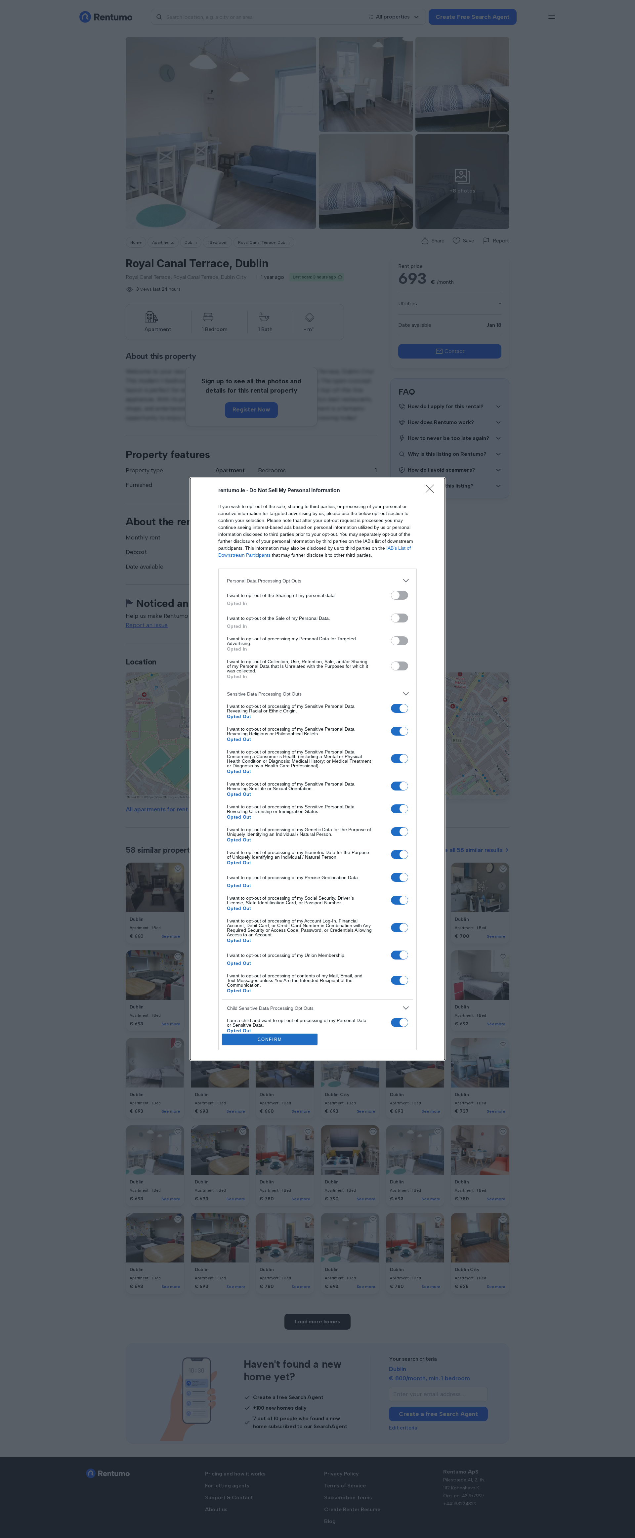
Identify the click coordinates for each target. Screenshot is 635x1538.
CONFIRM (270, 1039)
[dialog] (317, 769)
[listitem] (317, 580)
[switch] (399, 595)
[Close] (432, 491)
